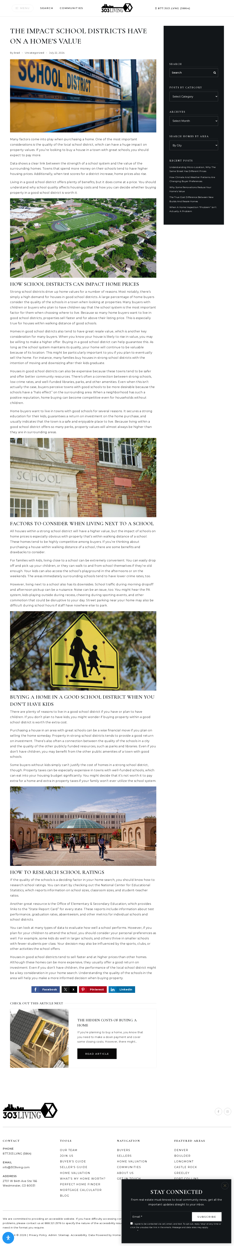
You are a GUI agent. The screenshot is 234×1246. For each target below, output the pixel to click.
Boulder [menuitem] (182, 1155)
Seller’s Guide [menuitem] (74, 1167)
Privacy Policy (38, 1235)
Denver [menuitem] (181, 1150)
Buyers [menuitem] (123, 1150)
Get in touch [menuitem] (129, 1178)
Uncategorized (34, 52)
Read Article (97, 1053)
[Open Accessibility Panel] (8, 1237)
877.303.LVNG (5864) (173, 8)
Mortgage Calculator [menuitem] (81, 1190)
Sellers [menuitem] (124, 1155)
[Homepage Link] (117, 8)
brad (17, 52)
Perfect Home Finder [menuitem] (80, 1184)
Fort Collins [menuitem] (186, 1178)
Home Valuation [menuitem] (132, 1161)
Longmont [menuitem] (184, 1161)
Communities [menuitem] (71, 8)
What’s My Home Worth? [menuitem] (83, 1178)
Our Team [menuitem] (69, 1150)
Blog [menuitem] (64, 1195)
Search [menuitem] (46, 8)
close (225, 1185)
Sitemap (63, 1235)
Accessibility (79, 1235)
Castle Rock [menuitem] (185, 1167)
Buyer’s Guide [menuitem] (73, 1161)
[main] (117, 550)
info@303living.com (16, 1167)
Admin (52, 1235)
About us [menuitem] (125, 1173)
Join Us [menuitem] (66, 1155)
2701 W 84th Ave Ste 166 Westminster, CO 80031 (20, 1183)
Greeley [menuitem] (182, 1173)
